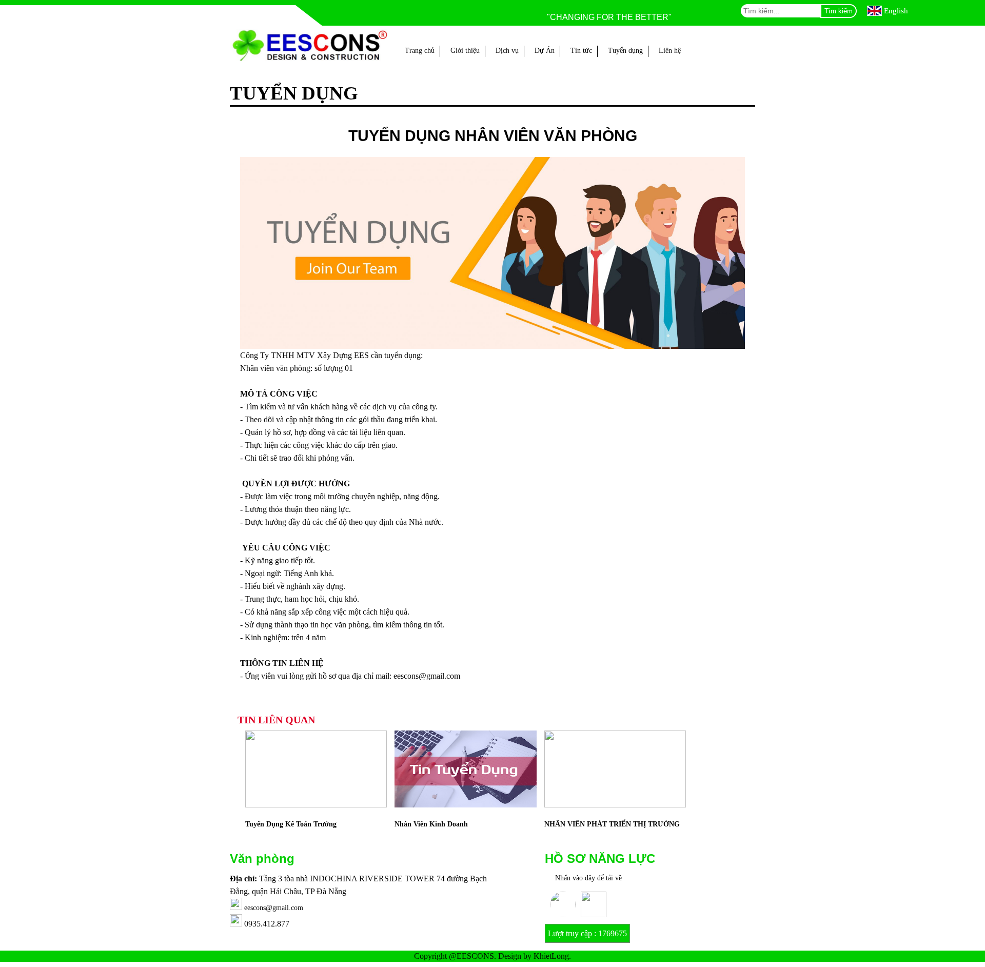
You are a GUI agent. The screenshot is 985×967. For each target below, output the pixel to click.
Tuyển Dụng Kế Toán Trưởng (291, 824)
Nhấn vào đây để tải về (588, 878)
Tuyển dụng (625, 50)
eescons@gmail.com (273, 908)
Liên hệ (670, 50)
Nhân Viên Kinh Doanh (431, 824)
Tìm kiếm (838, 11)
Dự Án (545, 50)
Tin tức (581, 50)
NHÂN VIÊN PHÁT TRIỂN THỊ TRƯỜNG (612, 824)
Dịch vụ (507, 50)
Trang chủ (420, 50)
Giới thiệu (465, 50)
